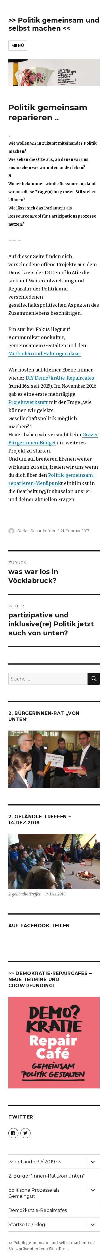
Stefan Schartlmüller (36, 530)
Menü (18, 45)
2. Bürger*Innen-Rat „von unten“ (46, 1176)
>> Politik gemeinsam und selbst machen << (53, 24)
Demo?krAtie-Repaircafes (37, 1210)
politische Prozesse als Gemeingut (33, 1193)
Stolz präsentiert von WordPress (38, 1248)
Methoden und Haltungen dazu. (44, 353)
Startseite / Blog (26, 1224)
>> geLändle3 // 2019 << (34, 1162)
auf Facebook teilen (39, 925)
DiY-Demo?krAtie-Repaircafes (60, 378)
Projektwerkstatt (28, 402)
